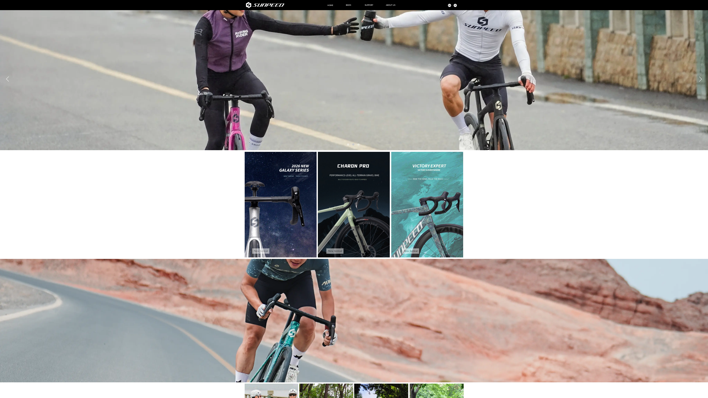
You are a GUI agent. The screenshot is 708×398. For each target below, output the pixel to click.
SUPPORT (369, 5)
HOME (330, 5)
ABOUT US (390, 5)
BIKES (348, 5)
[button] (348, 144)
